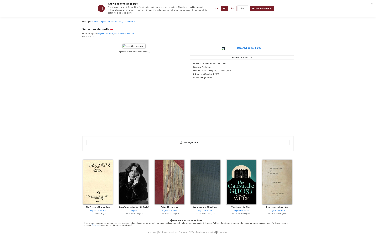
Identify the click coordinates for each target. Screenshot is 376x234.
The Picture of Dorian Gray (98, 207)
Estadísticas (222, 232)
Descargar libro (191, 142)
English (134, 210)
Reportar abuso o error (242, 57)
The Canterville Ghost (241, 207)
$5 (216, 8)
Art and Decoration (169, 207)
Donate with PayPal (261, 8)
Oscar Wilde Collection (124, 33)
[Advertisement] (242, 106)
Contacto (183, 232)
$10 (224, 8)
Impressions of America (277, 207)
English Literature (105, 33)
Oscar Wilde (249, 48)
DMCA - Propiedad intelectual (202, 232)
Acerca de (96, 225)
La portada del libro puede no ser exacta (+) (134, 52)
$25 (233, 8)
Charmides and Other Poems (205, 207)
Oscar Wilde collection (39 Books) (134, 207)
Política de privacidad (167, 232)
